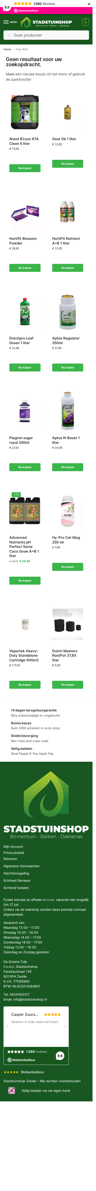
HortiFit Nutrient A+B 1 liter (66, 240)
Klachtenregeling (16, 873)
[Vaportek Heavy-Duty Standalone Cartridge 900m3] (25, 624)
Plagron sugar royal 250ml (21, 440)
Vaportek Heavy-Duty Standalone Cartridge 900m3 (24, 655)
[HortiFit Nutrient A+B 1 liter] (67, 212)
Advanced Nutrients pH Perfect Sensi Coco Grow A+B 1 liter (24, 546)
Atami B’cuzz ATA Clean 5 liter (24, 141)
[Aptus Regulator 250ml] (67, 311)
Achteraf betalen (16, 888)
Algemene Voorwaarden (21, 866)
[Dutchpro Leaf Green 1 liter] (25, 311)
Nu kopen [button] (24, 168)
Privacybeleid (13, 853)
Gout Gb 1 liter (64, 139)
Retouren (10, 859)
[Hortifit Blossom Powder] (25, 212)
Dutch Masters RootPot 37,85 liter (64, 655)
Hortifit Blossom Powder (23, 240)
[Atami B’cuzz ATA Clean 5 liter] (25, 112)
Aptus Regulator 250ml (66, 340)
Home (7, 49)
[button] (85, 22)
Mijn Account (13, 847)
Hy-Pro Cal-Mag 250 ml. (66, 539)
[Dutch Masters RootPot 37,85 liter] (67, 624)
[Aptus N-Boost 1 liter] (67, 411)
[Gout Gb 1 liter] (67, 112)
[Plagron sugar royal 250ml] (25, 411)
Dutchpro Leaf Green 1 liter (21, 340)
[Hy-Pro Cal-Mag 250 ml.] (67, 511)
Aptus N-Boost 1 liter (66, 440)
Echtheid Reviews (16, 880)
